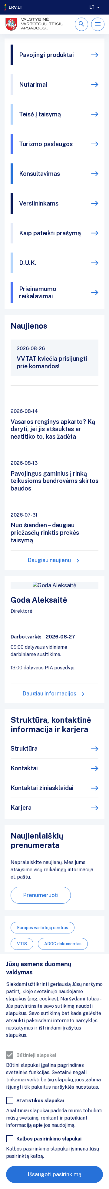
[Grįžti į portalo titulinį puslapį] (14, 7)
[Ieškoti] (81, 24)
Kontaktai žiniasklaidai (42, 788)
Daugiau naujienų (49, 560)
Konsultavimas (39, 173)
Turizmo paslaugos (46, 144)
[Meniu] (97, 24)
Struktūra (24, 748)
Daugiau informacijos (49, 693)
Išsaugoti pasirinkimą (54, 1174)
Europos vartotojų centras (42, 927)
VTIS (22, 943)
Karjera (21, 807)
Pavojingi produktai (46, 55)
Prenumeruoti (40, 895)
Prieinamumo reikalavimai (37, 292)
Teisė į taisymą (40, 114)
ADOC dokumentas (62, 943)
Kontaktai (24, 768)
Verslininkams (38, 203)
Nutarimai (33, 84)
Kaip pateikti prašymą (50, 233)
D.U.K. (27, 262)
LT (91, 7)
